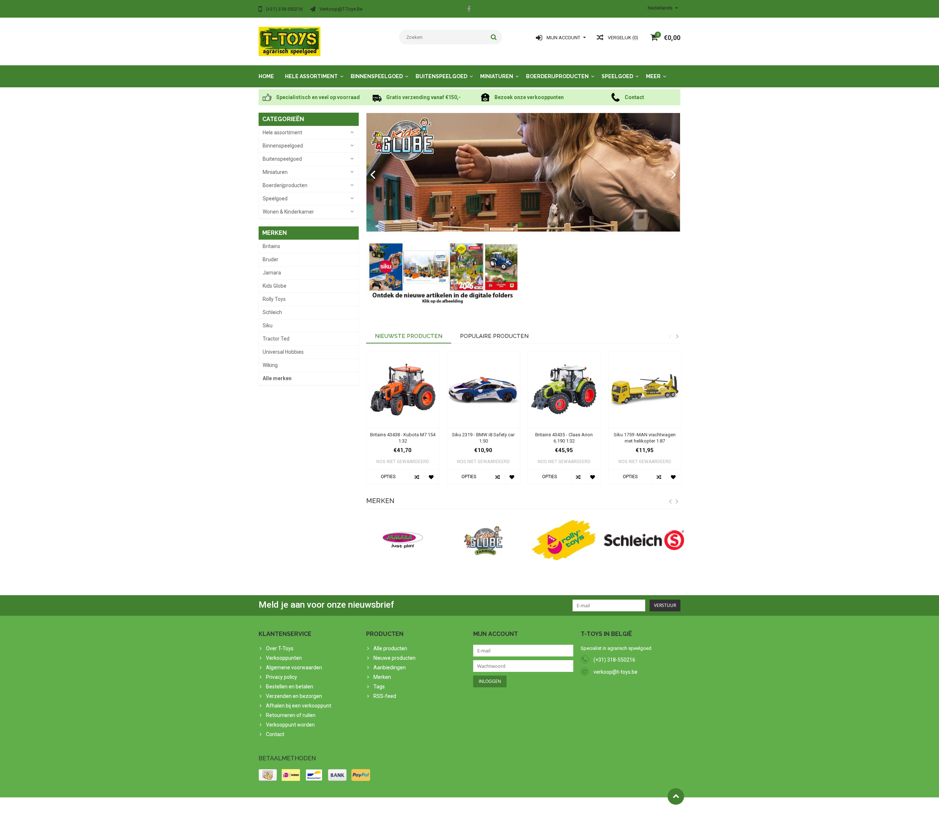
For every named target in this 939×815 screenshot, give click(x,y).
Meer (653, 76)
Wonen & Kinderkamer (288, 212)
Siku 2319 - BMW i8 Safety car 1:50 (483, 438)
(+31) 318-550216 (614, 660)
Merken (382, 677)
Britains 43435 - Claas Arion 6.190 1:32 (564, 438)
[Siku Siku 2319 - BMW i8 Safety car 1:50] (483, 389)
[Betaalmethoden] (268, 775)
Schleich (272, 312)
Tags (379, 687)
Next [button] (677, 336)
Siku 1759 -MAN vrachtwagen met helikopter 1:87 (645, 438)
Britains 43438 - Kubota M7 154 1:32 (402, 438)
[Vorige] (373, 175)
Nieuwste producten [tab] (408, 336)
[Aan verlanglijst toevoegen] (431, 477)
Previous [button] (669, 336)
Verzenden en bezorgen (294, 696)
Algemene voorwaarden (294, 667)
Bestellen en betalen (289, 687)
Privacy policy (281, 677)
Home (266, 76)
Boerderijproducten (557, 76)
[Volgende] (674, 175)
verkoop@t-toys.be (615, 672)
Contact (275, 734)
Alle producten (390, 648)
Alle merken (277, 378)
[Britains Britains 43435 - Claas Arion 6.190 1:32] (564, 389)
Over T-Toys (279, 648)
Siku (268, 325)
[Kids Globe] (523, 172)
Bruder (270, 259)
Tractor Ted (276, 339)
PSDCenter (354, 806)
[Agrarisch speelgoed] (290, 41)
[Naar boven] (676, 796)
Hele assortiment (311, 76)
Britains (271, 246)
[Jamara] (402, 540)
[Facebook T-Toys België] (469, 10)
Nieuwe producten (394, 658)
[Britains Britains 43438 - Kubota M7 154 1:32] (402, 389)
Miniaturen (496, 76)
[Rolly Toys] (563, 540)
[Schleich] (644, 540)
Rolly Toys (274, 299)
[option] (402, 421)
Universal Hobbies (283, 352)
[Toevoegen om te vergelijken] (417, 477)
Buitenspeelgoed (441, 76)
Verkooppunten (284, 658)
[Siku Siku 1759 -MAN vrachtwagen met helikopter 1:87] (645, 389)
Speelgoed (617, 76)
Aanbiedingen (389, 667)
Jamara (272, 273)
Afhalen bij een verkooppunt (298, 706)
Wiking (270, 365)
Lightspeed (404, 806)
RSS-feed (384, 696)
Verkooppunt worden (290, 725)
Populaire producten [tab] (494, 336)
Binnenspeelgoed (377, 76)
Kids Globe (274, 286)
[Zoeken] (494, 37)
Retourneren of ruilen (290, 715)
